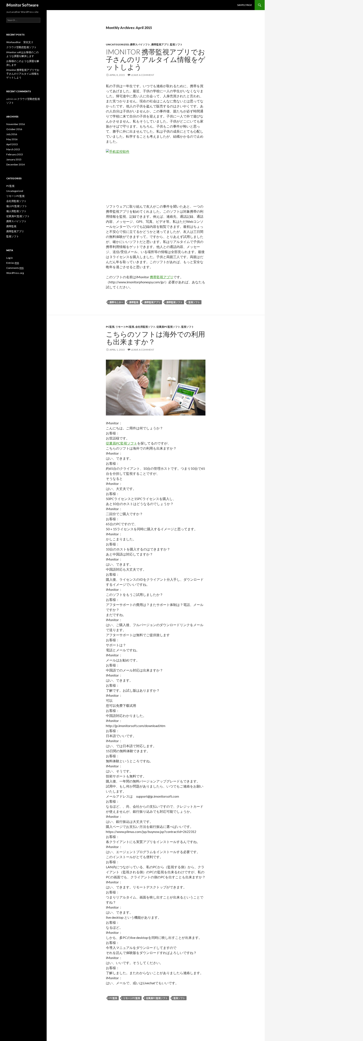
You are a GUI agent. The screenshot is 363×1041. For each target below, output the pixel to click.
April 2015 (12, 144)
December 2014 (15, 164)
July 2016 (11, 134)
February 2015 (14, 154)
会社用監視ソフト (145, 326)
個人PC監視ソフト (16, 206)
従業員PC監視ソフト (168, 326)
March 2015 (13, 149)
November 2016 (15, 124)
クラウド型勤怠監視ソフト (21, 47)
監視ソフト (176, 44)
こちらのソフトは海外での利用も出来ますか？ (155, 338)
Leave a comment (142, 75)
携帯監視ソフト (174, 302)
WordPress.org (15, 272)
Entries (12, 262)
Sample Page (244, 5)
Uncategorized (117, 44)
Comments (15, 267)
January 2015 (13, 159)
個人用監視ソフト (16, 211)
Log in (9, 257)
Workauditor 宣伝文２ (19, 42)
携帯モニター (116, 302)
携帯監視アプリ (160, 44)
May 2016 (11, 139)
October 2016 (14, 129)
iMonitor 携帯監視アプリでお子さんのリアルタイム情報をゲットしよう (155, 59)
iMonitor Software (22, 5)
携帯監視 (133, 302)
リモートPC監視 (125, 326)
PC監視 (110, 326)
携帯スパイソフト (140, 44)
